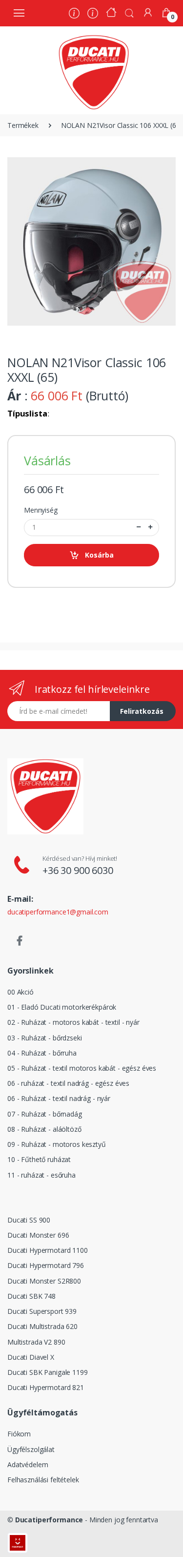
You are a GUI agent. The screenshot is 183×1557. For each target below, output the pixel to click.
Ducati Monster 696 (38, 1235)
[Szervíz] (92, 14)
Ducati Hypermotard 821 (45, 1387)
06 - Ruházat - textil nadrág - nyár (58, 1098)
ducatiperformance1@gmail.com (57, 911)
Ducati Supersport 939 (42, 1311)
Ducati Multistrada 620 (42, 1326)
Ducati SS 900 (28, 1220)
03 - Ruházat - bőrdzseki (44, 1037)
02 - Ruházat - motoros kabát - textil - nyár (73, 1022)
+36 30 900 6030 (77, 870)
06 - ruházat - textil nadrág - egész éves (68, 1083)
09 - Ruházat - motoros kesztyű (56, 1144)
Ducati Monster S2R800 (44, 1281)
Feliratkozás (141, 711)
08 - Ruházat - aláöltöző (44, 1129)
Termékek (23, 125)
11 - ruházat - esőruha (41, 1175)
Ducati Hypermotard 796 (45, 1265)
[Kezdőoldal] (111, 13)
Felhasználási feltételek (43, 1479)
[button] (129, 12)
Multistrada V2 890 (36, 1342)
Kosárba (99, 555)
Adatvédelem (27, 1464)
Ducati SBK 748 (31, 1296)
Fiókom (19, 1433)
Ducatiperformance (49, 1519)
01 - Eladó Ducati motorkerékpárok (61, 1007)
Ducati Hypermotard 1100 (47, 1250)
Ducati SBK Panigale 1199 (47, 1372)
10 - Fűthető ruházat (39, 1159)
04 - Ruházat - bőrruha (42, 1053)
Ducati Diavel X (30, 1357)
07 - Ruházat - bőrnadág (44, 1114)
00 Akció (20, 991)
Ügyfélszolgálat (31, 1449)
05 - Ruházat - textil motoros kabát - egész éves (81, 1068)
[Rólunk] (74, 14)
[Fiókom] (147, 12)
